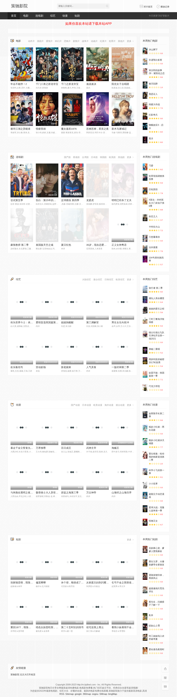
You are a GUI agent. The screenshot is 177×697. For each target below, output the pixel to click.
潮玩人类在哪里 (156, 298)
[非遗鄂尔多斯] (145, 61)
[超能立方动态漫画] (145, 495)
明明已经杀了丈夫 (122, 200)
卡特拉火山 (154, 227)
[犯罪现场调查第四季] (145, 177)
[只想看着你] (145, 238)
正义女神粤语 (119, 245)
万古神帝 (91, 492)
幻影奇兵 (153, 115)
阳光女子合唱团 (120, 84)
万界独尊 (41, 448)
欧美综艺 (120, 279)
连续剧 (19, 157)
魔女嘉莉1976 (69, 128)
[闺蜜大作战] (145, 105)
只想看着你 (154, 237)
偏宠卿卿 (41, 582)
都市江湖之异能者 (20, 128)
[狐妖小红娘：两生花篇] (145, 428)
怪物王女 (153, 521)
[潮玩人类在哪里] (145, 299)
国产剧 (67, 157)
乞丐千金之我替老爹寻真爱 (126, 582)
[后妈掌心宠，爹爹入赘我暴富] (145, 549)
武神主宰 (91, 448)
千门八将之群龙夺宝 (47, 84)
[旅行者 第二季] (145, 289)
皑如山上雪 (154, 625)
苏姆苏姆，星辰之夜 (97, 128)
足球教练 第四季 (70, 200)
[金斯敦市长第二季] (145, 414)
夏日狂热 (66, 245)
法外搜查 (153, 247)
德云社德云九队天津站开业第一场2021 (156, 335)
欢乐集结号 (17, 367)
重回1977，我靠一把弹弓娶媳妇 (28, 627)
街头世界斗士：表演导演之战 (27, 322)
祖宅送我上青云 (95, 627)
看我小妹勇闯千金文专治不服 (128, 627)
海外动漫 (109, 405)
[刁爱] (145, 167)
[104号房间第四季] (145, 259)
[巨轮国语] (145, 190)
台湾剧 (85, 157)
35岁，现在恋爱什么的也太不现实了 (106, 245)
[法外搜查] (145, 248)
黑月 (151, 138)
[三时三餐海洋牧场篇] (145, 320)
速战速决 (91, 84)
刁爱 (151, 165)
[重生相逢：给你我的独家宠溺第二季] (145, 455)
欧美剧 (112, 157)
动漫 (18, 404)
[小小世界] (145, 485)
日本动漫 (86, 405)
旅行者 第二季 (156, 288)
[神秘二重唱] (145, 350)
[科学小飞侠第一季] (145, 471)
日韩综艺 (109, 279)
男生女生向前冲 (120, 322)
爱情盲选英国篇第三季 (48, 322)
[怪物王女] (145, 522)
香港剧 (76, 157)
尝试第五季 (17, 200)
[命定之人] (145, 217)
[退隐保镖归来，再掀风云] (145, 576)
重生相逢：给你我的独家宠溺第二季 (156, 457)
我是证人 (153, 94)
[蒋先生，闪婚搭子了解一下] (145, 603)
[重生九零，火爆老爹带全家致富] (145, 562)
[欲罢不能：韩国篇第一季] (145, 374)
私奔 (151, 615)
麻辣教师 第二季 (20, 245)
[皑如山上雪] (145, 626)
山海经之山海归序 (122, 492)
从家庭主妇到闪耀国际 (98, 582)
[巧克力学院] (145, 387)
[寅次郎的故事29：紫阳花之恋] (145, 71)
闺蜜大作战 (154, 104)
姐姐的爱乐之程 (156, 309)
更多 (129, 157)
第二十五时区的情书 (72, 627)
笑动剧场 (41, 367)
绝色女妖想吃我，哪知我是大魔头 (54, 627)
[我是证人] (145, 95)
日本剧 (94, 157)
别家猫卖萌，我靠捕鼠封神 (25, 582)
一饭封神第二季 (120, 367)
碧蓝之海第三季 (70, 492)
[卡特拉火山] (145, 228)
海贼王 (115, 448)
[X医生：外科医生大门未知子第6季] (145, 201)
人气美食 (91, 367)
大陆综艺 (86, 279)
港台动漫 (120, 405)
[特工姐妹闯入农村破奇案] (145, 637)
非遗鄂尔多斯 (155, 60)
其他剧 (121, 157)
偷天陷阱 (153, 84)
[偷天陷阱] (145, 85)
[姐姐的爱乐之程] (145, 310)
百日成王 (66, 448)
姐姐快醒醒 (67, 322)
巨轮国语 (153, 189)
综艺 (52, 15)
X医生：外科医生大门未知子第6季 (156, 203)
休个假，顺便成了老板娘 (74, 582)
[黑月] (145, 139)
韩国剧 (103, 157)
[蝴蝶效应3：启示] (145, 126)
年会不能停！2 (19, 84)
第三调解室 (92, 322)
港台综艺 (97, 279)
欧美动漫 (97, 405)
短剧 (18, 539)
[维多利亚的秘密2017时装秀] (145, 360)
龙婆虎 (90, 200)
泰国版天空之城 (44, 245)
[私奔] (145, 616)
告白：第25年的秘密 (47, 200)
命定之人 (153, 216)
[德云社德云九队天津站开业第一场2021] (145, 333)
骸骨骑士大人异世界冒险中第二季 (54, 492)
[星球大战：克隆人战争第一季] (145, 508)
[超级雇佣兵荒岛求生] (145, 589)
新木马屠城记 (119, 128)
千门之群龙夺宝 (70, 84)
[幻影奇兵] (145, 116)
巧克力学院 (154, 386)
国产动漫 (75, 405)
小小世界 (153, 483)
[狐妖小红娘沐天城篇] (145, 441)
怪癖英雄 (41, 128)
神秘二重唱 (154, 349)
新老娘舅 (66, 367)
